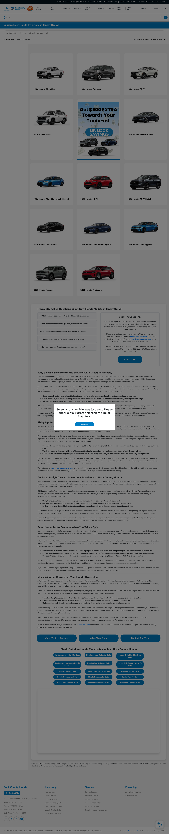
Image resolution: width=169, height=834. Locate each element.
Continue (84, 424)
